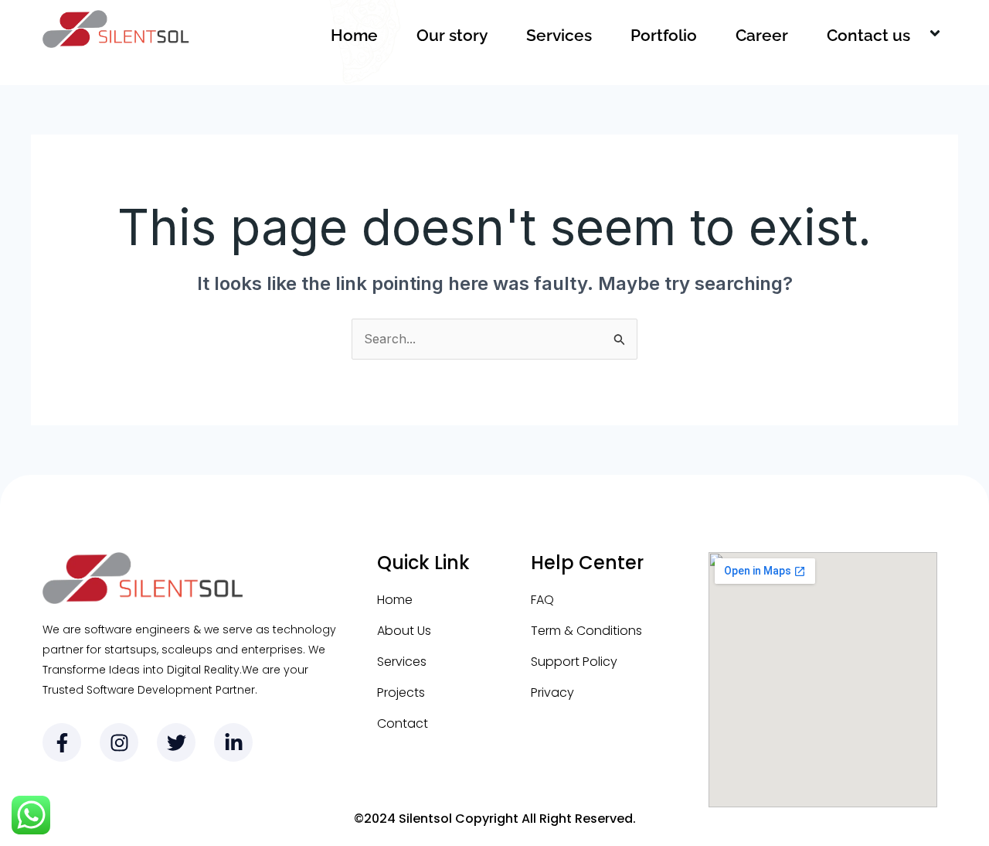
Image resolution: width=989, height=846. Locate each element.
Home (354, 35)
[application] (916, 36)
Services (559, 35)
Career (762, 35)
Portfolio (663, 35)
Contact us (868, 35)
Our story (452, 35)
